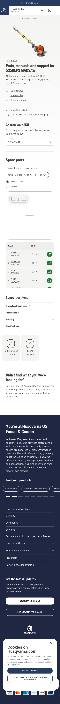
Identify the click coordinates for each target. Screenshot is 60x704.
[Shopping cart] (49, 10)
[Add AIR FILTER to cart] (49, 254)
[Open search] (42, 10)
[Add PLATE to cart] (49, 280)
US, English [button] (14, 11)
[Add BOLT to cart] (49, 272)
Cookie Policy (14, 665)
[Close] (51, 643)
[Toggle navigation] (56, 10)
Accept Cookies (30, 671)
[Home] (4, 10)
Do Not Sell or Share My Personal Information (30, 678)
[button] (13, 199)
